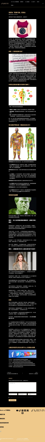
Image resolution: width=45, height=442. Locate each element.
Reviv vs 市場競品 (5, 410)
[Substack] (27, 410)
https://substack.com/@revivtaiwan (20, 359)
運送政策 (1, 438)
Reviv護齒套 (27, 1)
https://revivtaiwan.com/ (18, 366)
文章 (33, 291)
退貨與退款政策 (10, 438)
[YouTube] (17, 410)
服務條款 (6, 438)
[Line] (22, 413)
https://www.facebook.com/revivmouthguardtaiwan (24, 363)
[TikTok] (20, 410)
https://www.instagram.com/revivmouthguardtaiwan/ (24, 365)
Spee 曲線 (19, 191)
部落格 (12, 5)
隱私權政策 (3, 438)
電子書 (38, 1)
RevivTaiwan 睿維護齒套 (15, 1)
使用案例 (21, 1)
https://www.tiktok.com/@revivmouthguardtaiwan (22, 362)
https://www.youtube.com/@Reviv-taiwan (21, 360)
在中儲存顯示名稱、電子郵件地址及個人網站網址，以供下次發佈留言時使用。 (21, 397)
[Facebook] (25, 410)
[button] (23, 2)
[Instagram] (22, 410)
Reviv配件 (33, 1)
